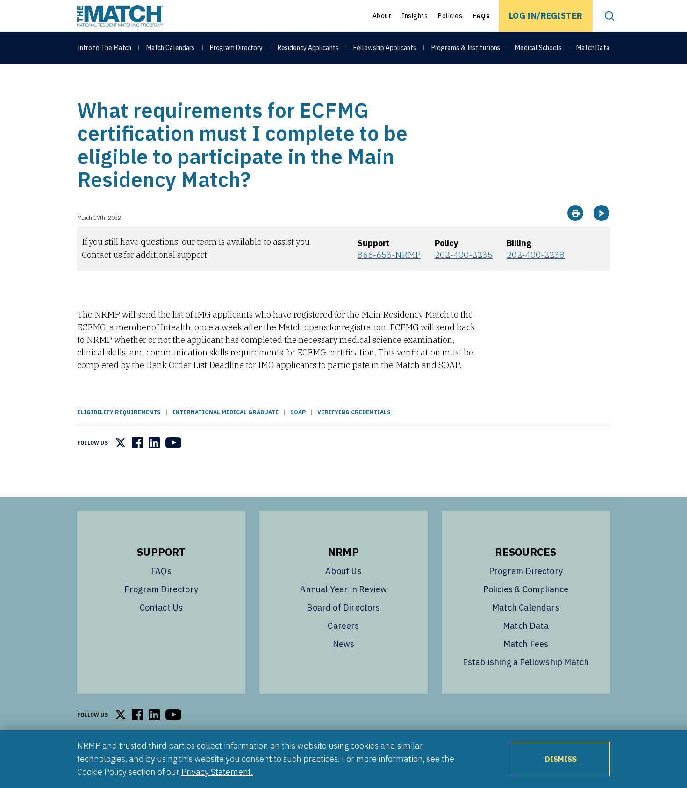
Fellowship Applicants (384, 47)
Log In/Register (545, 15)
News (344, 644)
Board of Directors (343, 607)
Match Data (593, 47)
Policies (450, 16)
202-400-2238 (536, 254)
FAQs (481, 16)
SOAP (298, 412)
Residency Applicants (308, 47)
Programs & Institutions (466, 47)
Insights (414, 16)
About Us (343, 571)
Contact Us (161, 607)
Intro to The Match (104, 47)
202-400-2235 (464, 254)
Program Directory (236, 47)
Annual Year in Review (343, 589)
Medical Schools (538, 47)
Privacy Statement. (217, 772)
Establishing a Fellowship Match (526, 662)
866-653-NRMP (389, 254)
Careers (343, 625)
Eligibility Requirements (119, 412)
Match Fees (526, 644)
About (382, 16)
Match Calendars (170, 47)
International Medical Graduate (225, 412)
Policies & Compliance (526, 589)
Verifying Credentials (354, 412)
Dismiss (561, 759)
